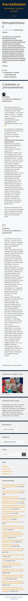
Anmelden (5, 466)
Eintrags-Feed (6, 468)
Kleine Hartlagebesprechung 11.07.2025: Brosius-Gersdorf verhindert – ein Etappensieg (13, 517)
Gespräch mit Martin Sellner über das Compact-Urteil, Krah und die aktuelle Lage (13, 527)
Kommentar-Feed (7, 471)
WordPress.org (6, 473)
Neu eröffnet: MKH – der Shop (11, 522)
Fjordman (5, 66)
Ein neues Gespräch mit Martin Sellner (13, 554)
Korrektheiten (14, 4)
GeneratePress (14, 598)
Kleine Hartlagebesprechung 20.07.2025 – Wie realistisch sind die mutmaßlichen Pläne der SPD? (13, 507)
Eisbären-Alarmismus (10, 77)
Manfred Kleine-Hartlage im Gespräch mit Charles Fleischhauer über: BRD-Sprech (13, 577)
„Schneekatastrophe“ (10, 74)
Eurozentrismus (8, 72)
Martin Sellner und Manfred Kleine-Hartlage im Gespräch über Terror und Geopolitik (13, 589)
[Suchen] (24, 454)
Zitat (5, 70)
